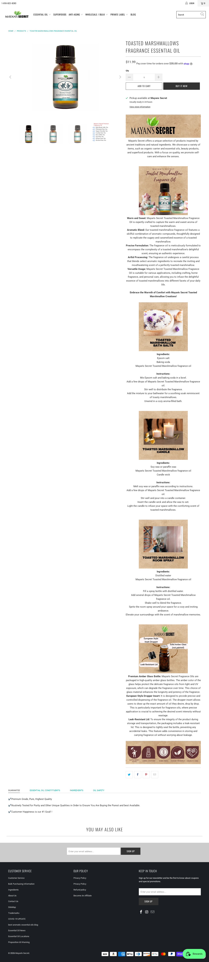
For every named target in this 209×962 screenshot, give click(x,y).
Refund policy (79, 890)
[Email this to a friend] (154, 774)
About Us (12, 895)
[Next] (120, 77)
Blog (133, 14)
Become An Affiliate (82, 895)
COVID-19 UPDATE (16, 919)
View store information (139, 107)
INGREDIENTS (76, 790)
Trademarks (13, 913)
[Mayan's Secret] (16, 14)
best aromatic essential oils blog (23, 925)
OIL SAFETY (98, 790)
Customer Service (16, 878)
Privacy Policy (79, 878)
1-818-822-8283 (9, 3)
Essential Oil (40, 14)
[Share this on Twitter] (129, 774)
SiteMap (12, 907)
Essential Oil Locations (18, 936)
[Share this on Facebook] (137, 774)
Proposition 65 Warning (19, 942)
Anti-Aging (74, 14)
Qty (127, 70)
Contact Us (13, 901)
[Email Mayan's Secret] (152, 912)
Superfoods (59, 14)
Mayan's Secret (22, 953)
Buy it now (181, 86)
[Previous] (10, 77)
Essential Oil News (16, 930)
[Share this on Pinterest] (146, 774)
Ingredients (13, 890)
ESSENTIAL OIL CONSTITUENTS (45, 790)
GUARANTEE (14, 790)
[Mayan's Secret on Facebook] (141, 912)
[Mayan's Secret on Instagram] (147, 912)
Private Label (118, 14)
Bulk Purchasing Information (21, 884)
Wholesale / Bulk (95, 14)
